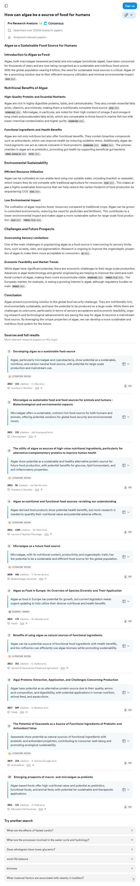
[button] (130, 6)
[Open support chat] (133, 879)
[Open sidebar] (6, 6)
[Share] (129, 15)
